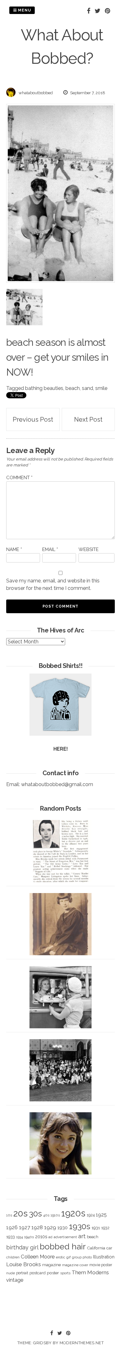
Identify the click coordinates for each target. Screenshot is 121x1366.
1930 (62, 1227)
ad (50, 1237)
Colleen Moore (38, 1256)
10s (9, 1215)
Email (50, 549)
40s (46, 1215)
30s (35, 1213)
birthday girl (22, 1247)
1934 (19, 1237)
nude (10, 1273)
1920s (73, 1213)
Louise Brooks (23, 1264)
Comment (19, 477)
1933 (10, 1236)
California (96, 1247)
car (109, 1248)
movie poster (100, 1264)
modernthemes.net (82, 1343)
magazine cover (75, 1265)
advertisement (65, 1237)
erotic (60, 1257)
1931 (96, 1227)
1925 (101, 1215)
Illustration (103, 1256)
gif (68, 1257)
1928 (37, 1227)
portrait (22, 1273)
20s (20, 1213)
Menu (24, 10)
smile (101, 388)
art (82, 1236)
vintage (14, 1280)
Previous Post (33, 419)
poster (53, 1272)
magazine (51, 1264)
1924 (91, 1215)
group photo (82, 1257)
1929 (50, 1227)
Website (88, 549)
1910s (55, 1215)
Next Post (88, 419)
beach (72, 388)
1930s (79, 1226)
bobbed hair (63, 1246)
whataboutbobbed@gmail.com (57, 784)
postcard (37, 1273)
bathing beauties (44, 388)
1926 (12, 1227)
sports (65, 1273)
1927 (24, 1227)
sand (87, 388)
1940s (29, 1237)
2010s (41, 1236)
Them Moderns (90, 1272)
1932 (105, 1227)
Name (14, 549)
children (13, 1257)
